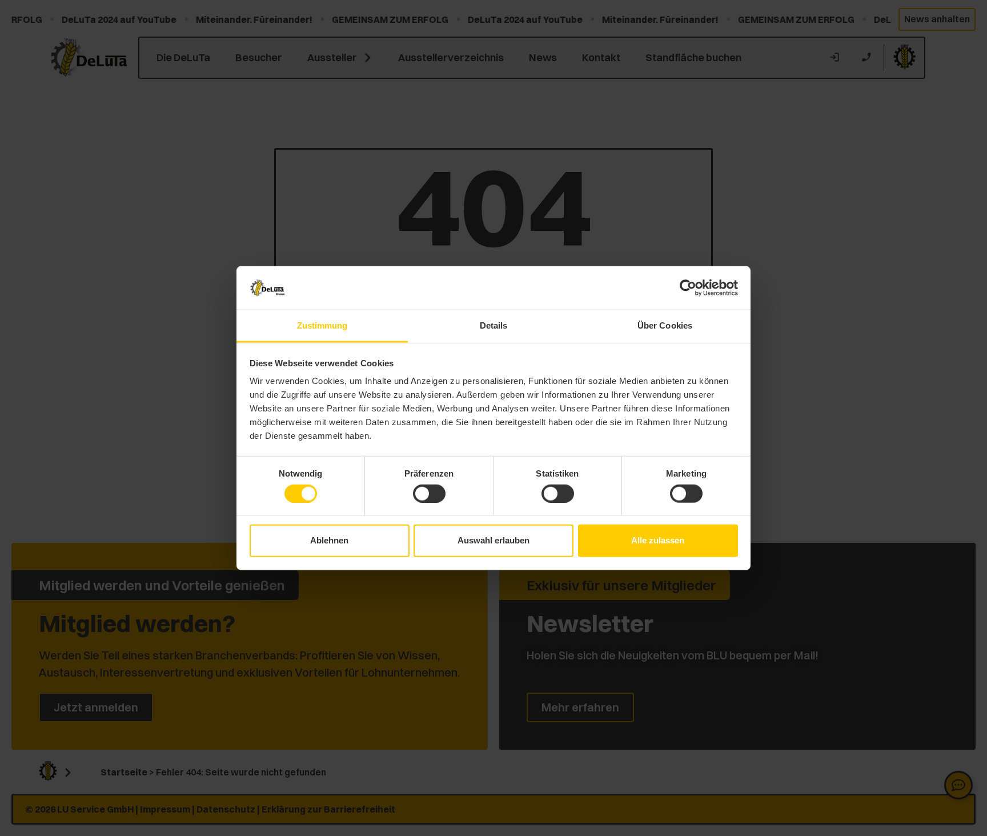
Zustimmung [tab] (322, 325)
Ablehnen (329, 540)
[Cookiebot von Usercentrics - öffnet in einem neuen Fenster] (688, 288)
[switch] (429, 493)
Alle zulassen (657, 540)
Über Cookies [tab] (664, 325)
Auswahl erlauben (493, 540)
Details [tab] (494, 325)
